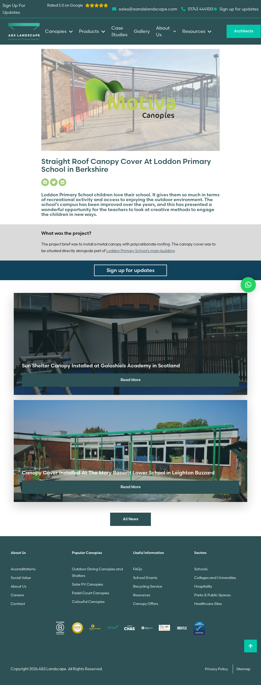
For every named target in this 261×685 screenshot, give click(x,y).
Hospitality (203, 586)
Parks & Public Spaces (212, 595)
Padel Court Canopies (90, 593)
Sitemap (243, 669)
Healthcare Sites (208, 603)
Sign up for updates (238, 8)
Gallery (142, 31)
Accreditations (23, 569)
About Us (18, 586)
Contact (18, 603)
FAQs (137, 569)
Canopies (56, 31)
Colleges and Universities (215, 577)
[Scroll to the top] (250, 646)
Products (89, 31)
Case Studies (119, 31)
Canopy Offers (145, 603)
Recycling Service (147, 586)
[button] (248, 284)
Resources (141, 595)
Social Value (21, 577)
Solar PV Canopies (87, 584)
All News (130, 519)
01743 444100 (200, 8)
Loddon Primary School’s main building (140, 251)
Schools (200, 569)
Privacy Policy (217, 669)
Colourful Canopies (88, 601)
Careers (17, 595)
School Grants (145, 577)
